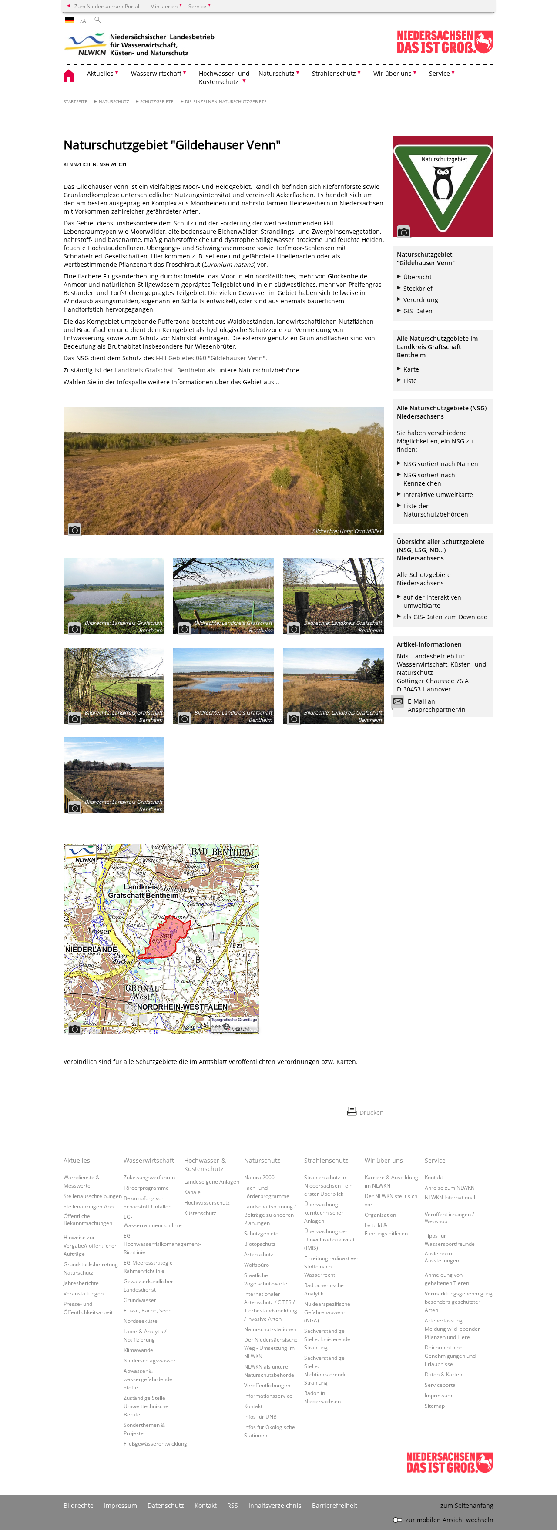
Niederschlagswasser (150, 1360)
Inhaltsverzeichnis (275, 1505)
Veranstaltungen (84, 1293)
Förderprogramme (146, 1187)
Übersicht (417, 277)
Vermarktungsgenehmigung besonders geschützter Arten (459, 1301)
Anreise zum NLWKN (450, 1187)
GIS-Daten (418, 311)
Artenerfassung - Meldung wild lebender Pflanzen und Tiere (452, 1328)
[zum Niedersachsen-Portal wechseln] (445, 51)
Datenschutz (166, 1505)
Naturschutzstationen (270, 1328)
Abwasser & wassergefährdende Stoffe (148, 1379)
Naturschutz (114, 101)
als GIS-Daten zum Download (445, 617)
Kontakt (253, 1405)
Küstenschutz (200, 1212)
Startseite (75, 101)
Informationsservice (268, 1395)
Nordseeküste (141, 1320)
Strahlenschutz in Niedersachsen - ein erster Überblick (328, 1185)
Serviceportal (441, 1384)
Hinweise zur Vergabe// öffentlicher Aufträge (90, 1245)
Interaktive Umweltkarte (438, 494)
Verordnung (420, 299)
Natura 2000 (259, 1177)
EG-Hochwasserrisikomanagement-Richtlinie (162, 1243)
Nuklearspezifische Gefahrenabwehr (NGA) (327, 1312)
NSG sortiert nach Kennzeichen (429, 479)
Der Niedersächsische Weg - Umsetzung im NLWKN (271, 1347)
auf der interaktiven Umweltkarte (432, 601)
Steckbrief (418, 288)
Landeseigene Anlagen (211, 1181)
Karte (411, 369)
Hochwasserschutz (207, 1202)
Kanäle (192, 1191)
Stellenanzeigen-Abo (89, 1206)
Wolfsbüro (256, 1264)
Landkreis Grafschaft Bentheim (160, 370)
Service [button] (439, 73)
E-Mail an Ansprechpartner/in (437, 705)
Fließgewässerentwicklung (155, 1443)
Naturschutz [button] (276, 73)
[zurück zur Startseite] (140, 45)
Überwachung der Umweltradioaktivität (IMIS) (329, 1239)
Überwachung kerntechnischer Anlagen (323, 1212)
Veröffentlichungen (267, 1385)
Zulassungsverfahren (149, 1177)
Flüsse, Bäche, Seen (147, 1310)
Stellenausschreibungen (93, 1195)
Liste (410, 380)
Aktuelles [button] (100, 73)
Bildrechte (79, 1505)
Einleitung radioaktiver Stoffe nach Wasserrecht (331, 1266)
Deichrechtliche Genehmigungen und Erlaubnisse (450, 1355)
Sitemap (435, 1405)
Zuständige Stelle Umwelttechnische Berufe (146, 1406)
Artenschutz (258, 1254)
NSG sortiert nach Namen (440, 464)
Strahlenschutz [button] (334, 73)
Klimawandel (139, 1349)
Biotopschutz (259, 1243)
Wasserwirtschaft (149, 1160)
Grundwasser (140, 1299)
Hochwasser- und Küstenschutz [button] (224, 77)
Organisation (380, 1214)
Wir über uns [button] (392, 73)
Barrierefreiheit (334, 1505)
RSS (232, 1505)
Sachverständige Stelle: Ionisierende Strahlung (327, 1339)
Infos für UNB (260, 1416)
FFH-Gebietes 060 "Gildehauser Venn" (210, 358)
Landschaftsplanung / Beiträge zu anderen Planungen (270, 1214)
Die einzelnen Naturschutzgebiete (226, 101)
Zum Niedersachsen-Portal (106, 6)
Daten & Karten (443, 1374)
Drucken (371, 1112)
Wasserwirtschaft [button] (156, 73)
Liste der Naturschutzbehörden (435, 510)
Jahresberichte (81, 1282)
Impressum (438, 1395)
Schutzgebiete (157, 101)
